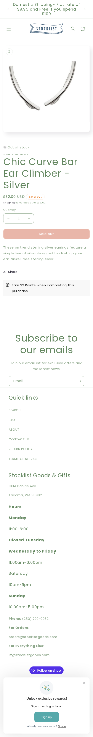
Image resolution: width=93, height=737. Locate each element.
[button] (8, 28)
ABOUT (14, 429)
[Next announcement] (85, 9)
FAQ (12, 420)
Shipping (9, 202)
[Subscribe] (79, 381)
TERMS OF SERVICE (23, 459)
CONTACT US (19, 439)
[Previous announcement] (8, 9)
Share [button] (13, 272)
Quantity (9, 210)
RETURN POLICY (21, 449)
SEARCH (15, 410)
